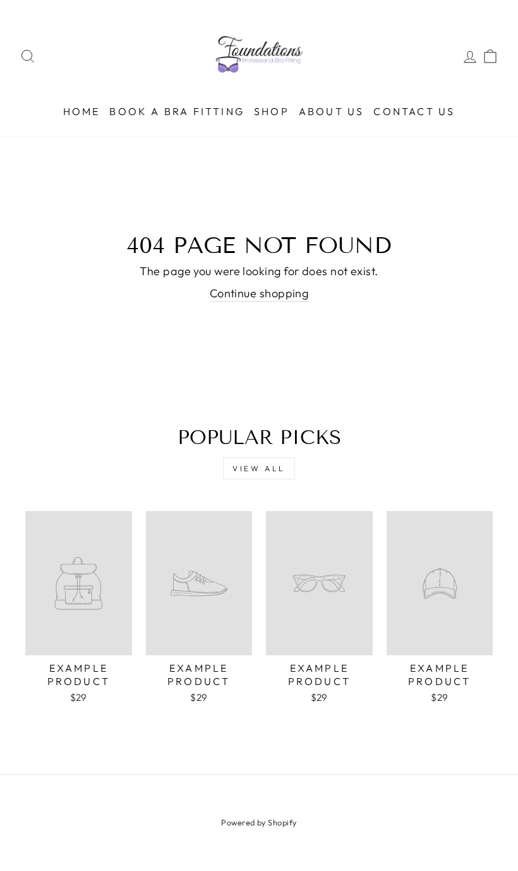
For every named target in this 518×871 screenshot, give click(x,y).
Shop (271, 111)
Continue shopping (259, 293)
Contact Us (414, 111)
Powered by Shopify (258, 822)
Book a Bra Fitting (176, 111)
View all (259, 468)
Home (81, 111)
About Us (331, 111)
